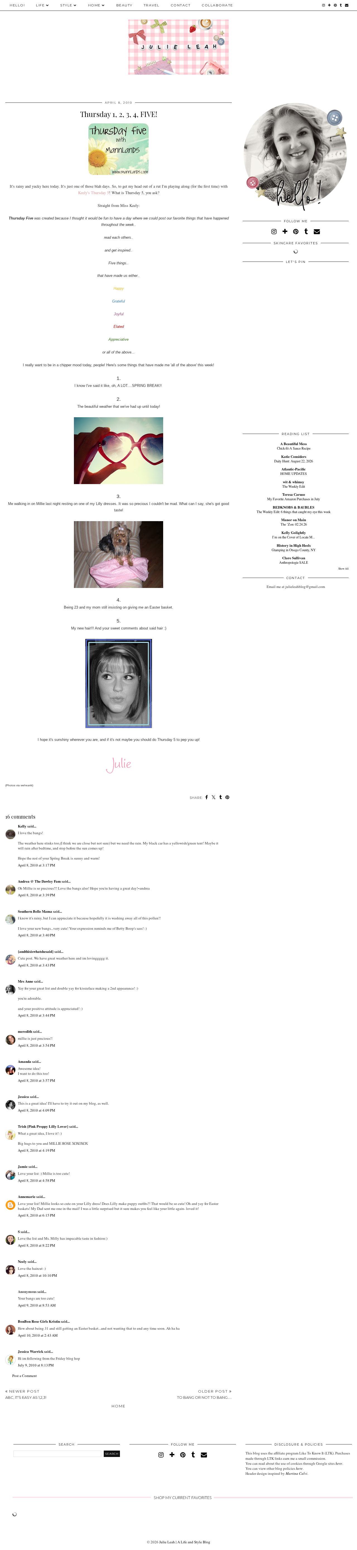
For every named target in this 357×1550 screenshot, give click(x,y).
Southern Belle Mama (35, 911)
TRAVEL (152, 5)
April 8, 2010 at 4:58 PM (36, 1180)
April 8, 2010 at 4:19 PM (36, 1150)
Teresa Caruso (293, 494)
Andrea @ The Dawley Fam (39, 881)
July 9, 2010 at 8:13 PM (36, 1365)
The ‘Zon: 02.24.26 (294, 524)
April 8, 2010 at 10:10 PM (37, 1275)
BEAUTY (124, 5)
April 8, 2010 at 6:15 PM (36, 1215)
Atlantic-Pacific (293, 469)
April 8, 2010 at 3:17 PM (36, 865)
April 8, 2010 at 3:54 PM (36, 1045)
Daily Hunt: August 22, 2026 (293, 461)
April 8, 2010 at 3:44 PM (36, 1015)
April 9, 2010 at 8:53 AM (37, 1305)
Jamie (23, 1166)
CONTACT (181, 5)
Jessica (23, 1096)
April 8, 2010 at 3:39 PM (36, 894)
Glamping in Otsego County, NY (294, 550)
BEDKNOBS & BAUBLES (293, 507)
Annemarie (26, 1196)
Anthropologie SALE (293, 562)
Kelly (22, 826)
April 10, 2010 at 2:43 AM (38, 1335)
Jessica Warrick (30, 1351)
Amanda (24, 1061)
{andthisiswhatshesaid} (36, 951)
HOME (94, 5)
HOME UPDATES (293, 473)
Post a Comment (24, 1375)
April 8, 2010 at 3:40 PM (36, 935)
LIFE (40, 5)
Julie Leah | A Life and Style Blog (184, 1541)
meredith (25, 1031)
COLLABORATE (217, 5)
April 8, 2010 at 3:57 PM (36, 1080)
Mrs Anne (25, 981)
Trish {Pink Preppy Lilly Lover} (43, 1126)
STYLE (66, 5)
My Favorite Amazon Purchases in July (293, 499)
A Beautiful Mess (293, 443)
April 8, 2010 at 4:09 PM (36, 1110)
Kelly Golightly (293, 532)
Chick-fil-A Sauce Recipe (293, 448)
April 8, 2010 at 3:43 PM (36, 965)
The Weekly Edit (293, 486)
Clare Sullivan (293, 557)
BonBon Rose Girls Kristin (39, 1321)
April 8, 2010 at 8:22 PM (36, 1245)
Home (119, 1406)
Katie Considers (293, 456)
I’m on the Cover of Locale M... (293, 537)
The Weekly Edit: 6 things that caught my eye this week (294, 511)
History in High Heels (294, 545)
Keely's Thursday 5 (93, 192)
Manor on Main (293, 519)
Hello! (17, 5)
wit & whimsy (293, 481)
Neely (22, 1261)
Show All (343, 568)
